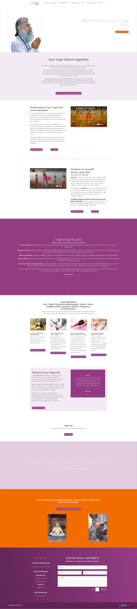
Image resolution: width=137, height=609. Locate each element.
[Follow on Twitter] (122, 605)
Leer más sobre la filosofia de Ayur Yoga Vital (68, 93)
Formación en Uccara (77, 211)
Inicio (46, 2)
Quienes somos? (91, 2)
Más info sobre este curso (38, 350)
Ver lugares (54, 149)
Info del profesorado (36, 149)
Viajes (82, 2)
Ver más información (68, 266)
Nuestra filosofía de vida (122, 31)
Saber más (88, 391)
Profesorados (53, 2)
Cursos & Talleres (74, 2)
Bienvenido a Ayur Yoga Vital (105, 22)
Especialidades (63, 2)
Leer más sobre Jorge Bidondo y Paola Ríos (68, 509)
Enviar (104, 589)
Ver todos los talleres (38, 407)
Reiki (88, 375)
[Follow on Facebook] (120, 605)
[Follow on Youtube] (128, 605)
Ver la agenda (68, 434)
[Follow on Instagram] (125, 605)
